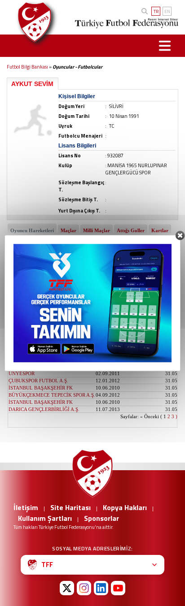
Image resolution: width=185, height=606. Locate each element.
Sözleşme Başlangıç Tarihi (129, 264)
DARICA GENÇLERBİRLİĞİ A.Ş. (44, 409)
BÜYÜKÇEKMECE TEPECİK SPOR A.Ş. (52, 352)
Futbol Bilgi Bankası (27, 66)
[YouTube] (118, 588)
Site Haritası (70, 507)
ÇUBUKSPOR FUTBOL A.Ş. (38, 380)
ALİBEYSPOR (24, 294)
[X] (67, 588)
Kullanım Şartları (45, 518)
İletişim (25, 507)
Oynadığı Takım (29, 264)
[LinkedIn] (101, 588)
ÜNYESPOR (22, 366)
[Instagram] (84, 588)
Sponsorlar (101, 518)
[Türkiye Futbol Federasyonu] (32, 22)
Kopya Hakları (125, 507)
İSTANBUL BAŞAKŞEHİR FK (41, 337)
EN (167, 11)
